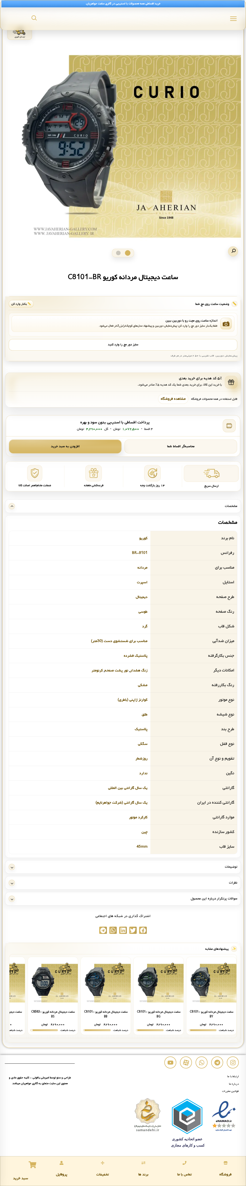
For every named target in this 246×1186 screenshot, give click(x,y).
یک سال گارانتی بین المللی (128, 788)
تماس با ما (184, 1174)
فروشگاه (225, 1174)
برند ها (143, 1174)
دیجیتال (142, 597)
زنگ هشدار (139, 670)
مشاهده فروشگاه (173, 399)
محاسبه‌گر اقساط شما (181, 446)
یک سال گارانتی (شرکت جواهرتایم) (122, 803)
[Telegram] (217, 1062)
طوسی (143, 612)
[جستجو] (34, 18)
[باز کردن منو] (233, 18)
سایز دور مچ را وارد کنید (123, 344)
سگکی (143, 744)
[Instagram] (233, 1062)
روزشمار (141, 758)
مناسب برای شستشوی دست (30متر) (119, 641)
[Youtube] (170, 1062)
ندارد (143, 773)
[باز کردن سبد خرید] (32, 1165)
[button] (233, 251)
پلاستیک (141, 729)
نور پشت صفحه (116, 670)
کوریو (143, 538)
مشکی (143, 685)
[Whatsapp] (202, 1062)
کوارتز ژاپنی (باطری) (133, 700)
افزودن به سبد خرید (65, 446)
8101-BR (140, 553)
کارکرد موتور (138, 817)
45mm (142, 847)
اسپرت (142, 582)
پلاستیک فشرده (136, 656)
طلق (145, 714)
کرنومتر (97, 670)
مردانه (142, 567)
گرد (145, 626)
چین (144, 832)
